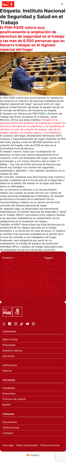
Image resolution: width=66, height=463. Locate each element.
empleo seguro (44, 269)
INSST (36, 275)
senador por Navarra (14, 292)
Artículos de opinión (14, 399)
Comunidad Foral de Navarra (33, 263)
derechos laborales (29, 266)
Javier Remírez (53, 278)
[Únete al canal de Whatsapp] (33, 324)
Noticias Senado (34, 257)
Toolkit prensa (10, 427)
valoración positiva (41, 295)
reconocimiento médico (16, 289)
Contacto (7, 433)
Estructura (8, 356)
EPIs (56, 269)
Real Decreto (46, 286)
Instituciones (9, 365)
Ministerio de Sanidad (28, 281)
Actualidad (8, 388)
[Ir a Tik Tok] (21, 324)
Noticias (19, 257)
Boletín (6, 404)
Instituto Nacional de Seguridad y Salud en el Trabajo (32, 277)
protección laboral (13, 286)
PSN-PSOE (31, 286)
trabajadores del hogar (15, 295)
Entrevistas (8, 393)
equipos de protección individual (21, 272)
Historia (7, 370)
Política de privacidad (27, 445)
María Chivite (10, 339)
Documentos (9, 422)
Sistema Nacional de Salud (43, 292)
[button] (62, 4)
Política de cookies (50, 445)
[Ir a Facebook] (9, 324)
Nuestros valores (12, 350)
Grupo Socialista (21, 275)
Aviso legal (8, 445)
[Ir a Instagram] (15, 324)
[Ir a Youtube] (27, 324)
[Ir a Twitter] (3, 324)
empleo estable (25, 269)
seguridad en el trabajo (44, 289)
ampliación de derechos (26, 260)
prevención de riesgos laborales (37, 284)
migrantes (8, 281)
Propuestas (9, 345)
